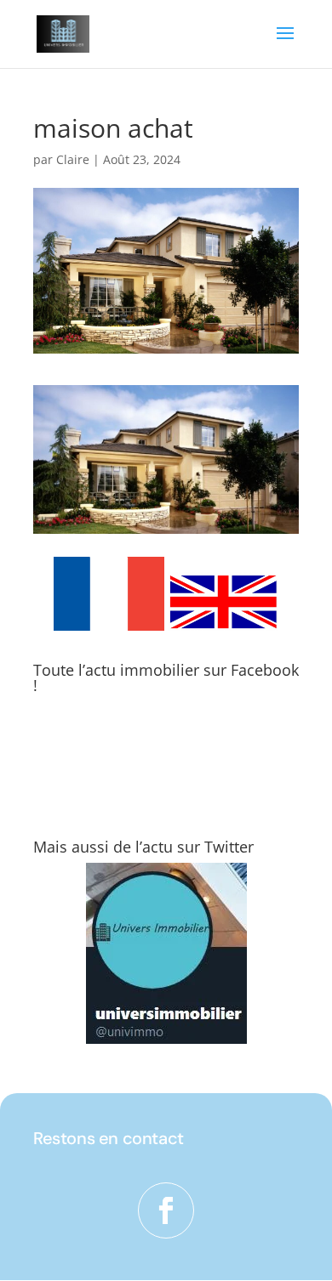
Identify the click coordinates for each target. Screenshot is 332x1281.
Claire (72, 159)
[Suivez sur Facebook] (166, 1210)
